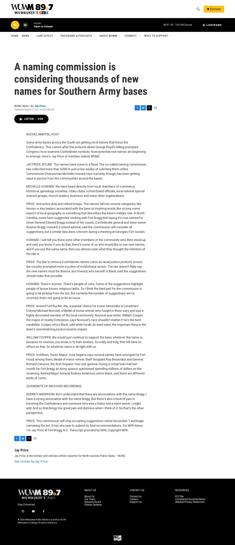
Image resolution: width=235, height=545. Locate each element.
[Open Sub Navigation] (31, 35)
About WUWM (108, 35)
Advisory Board (92, 502)
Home (14, 35)
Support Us (136, 502)
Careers (134, 499)
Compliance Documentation (190, 499)
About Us (89, 496)
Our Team (89, 499)
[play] (15, 25)
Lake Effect (45, 35)
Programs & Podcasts (76, 35)
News (25, 35)
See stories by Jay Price (31, 461)
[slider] (30, 25)
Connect (131, 35)
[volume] (25, 25)
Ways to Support (156, 35)
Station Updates (93, 504)
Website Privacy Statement (190, 502)
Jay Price (40, 106)
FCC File (179, 496)
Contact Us (136, 496)
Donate (215, 9)
